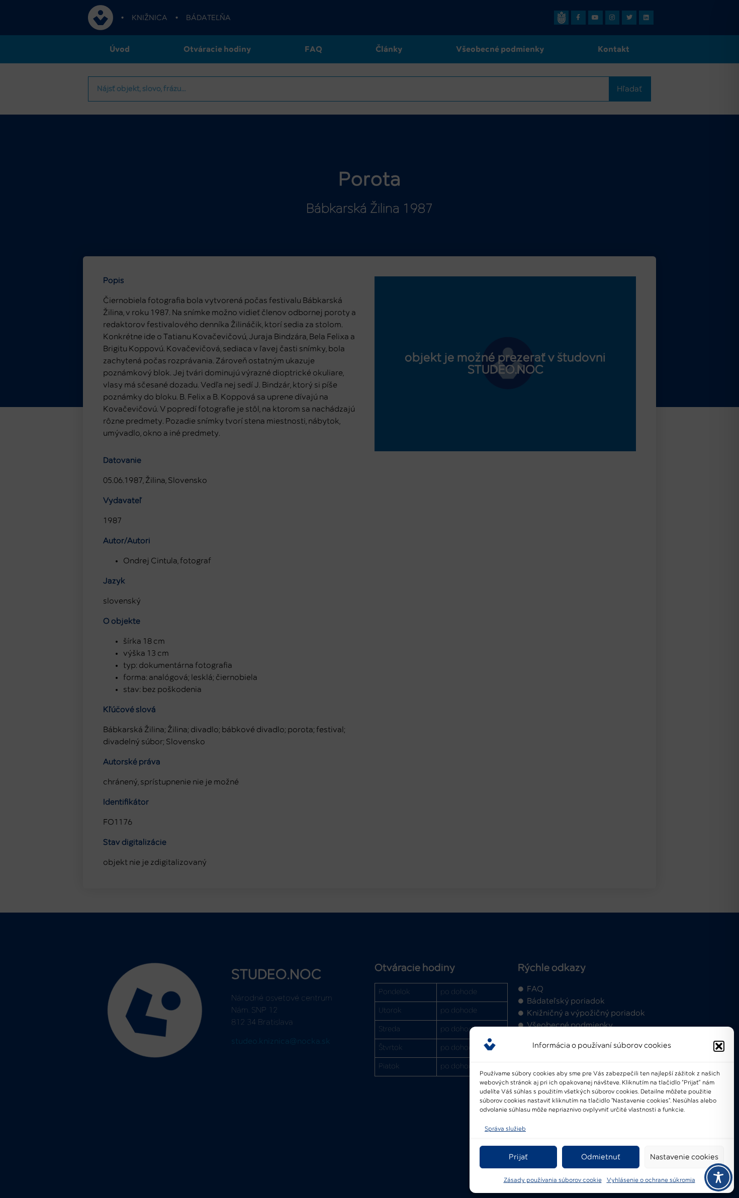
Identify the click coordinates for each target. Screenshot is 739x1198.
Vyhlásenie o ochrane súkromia (651, 1180)
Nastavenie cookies (684, 1157)
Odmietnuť (600, 1157)
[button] (719, 1046)
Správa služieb (505, 1129)
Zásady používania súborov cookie (553, 1180)
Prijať (518, 1157)
